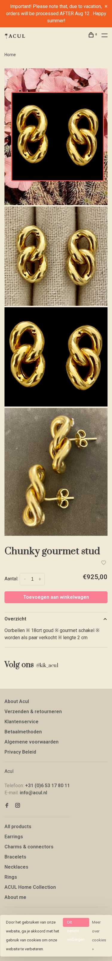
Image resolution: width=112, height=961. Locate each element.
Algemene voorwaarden (31, 742)
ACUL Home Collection (30, 887)
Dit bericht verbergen (76, 923)
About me (15, 897)
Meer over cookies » (99, 935)
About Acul (16, 701)
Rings (10, 877)
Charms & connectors (28, 847)
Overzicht (15, 619)
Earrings (13, 836)
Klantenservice (21, 721)
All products (17, 826)
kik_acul (47, 665)
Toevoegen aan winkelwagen (56, 597)
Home (10, 54)
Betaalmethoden (23, 732)
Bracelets (15, 857)
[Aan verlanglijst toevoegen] (103, 563)
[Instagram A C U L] (17, 806)
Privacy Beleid (20, 752)
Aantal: (11, 579)
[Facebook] (6, 806)
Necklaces (16, 867)
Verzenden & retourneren (33, 711)
